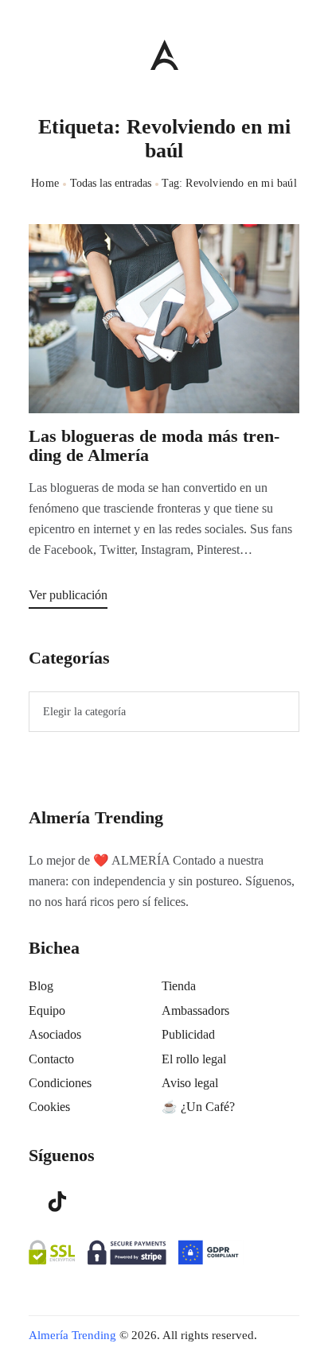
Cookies (49, 1106)
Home (45, 183)
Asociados (55, 1034)
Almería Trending (72, 1335)
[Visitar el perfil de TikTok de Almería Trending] (57, 1200)
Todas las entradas (110, 183)
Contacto (51, 1059)
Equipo (47, 1010)
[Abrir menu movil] (35, 54)
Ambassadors (195, 1010)
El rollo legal (194, 1059)
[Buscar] (292, 51)
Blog (41, 986)
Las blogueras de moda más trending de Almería (154, 446)
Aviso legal (190, 1083)
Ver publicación (68, 595)
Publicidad (188, 1034)
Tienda (179, 986)
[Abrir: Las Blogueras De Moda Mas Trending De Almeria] (164, 318)
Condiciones (60, 1083)
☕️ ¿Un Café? (198, 1106)
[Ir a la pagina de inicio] (164, 54)
